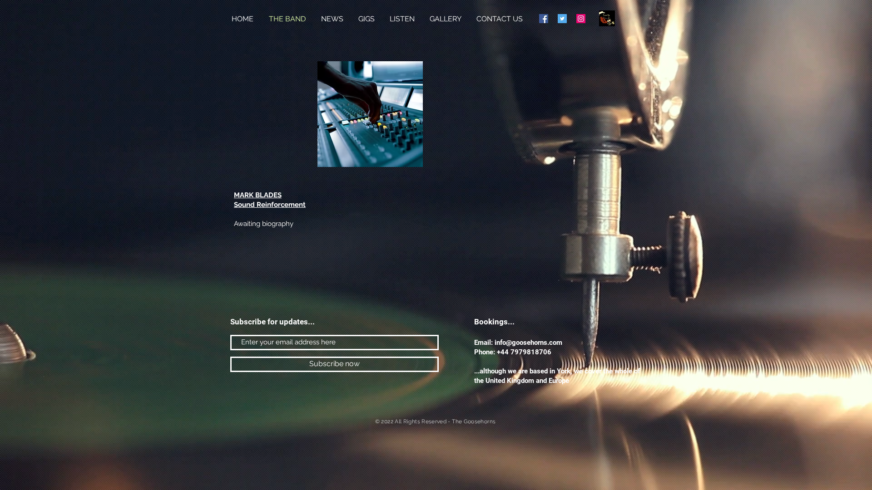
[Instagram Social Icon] (580, 18)
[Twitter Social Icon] (562, 18)
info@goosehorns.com (528, 342)
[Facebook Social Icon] (543, 18)
